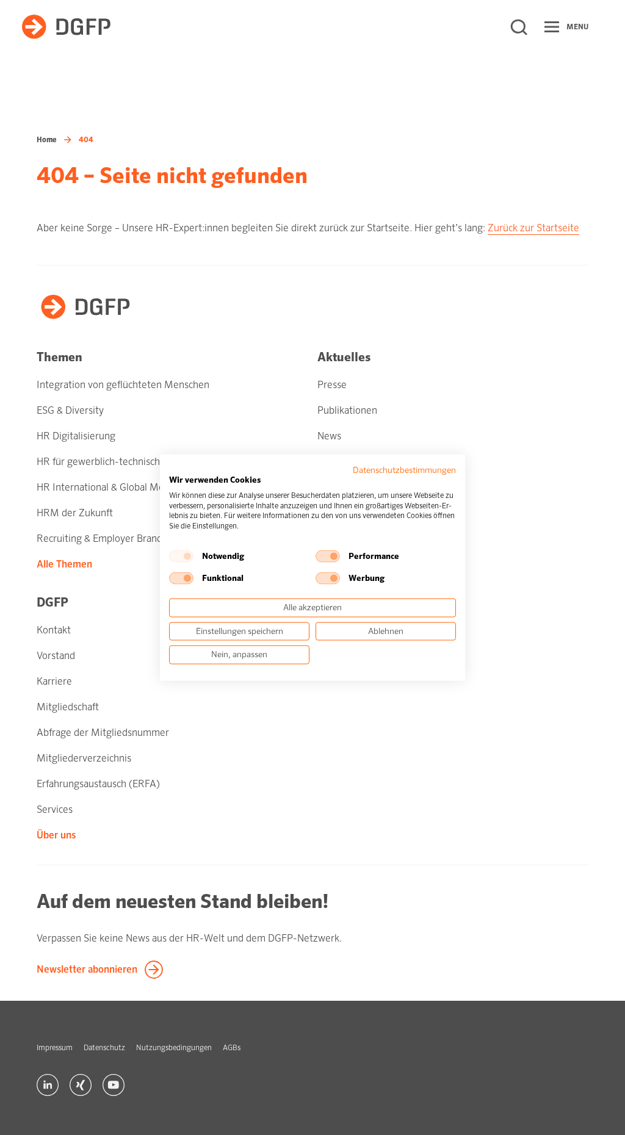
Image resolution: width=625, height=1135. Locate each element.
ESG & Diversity (70, 410)
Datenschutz (104, 1048)
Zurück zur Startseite (533, 228)
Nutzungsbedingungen (174, 1048)
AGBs (231, 1048)
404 (86, 140)
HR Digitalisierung (76, 436)
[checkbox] (181, 556)
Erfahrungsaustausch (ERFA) (98, 783)
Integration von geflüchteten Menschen (123, 384)
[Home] (66, 27)
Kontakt (54, 630)
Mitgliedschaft (68, 707)
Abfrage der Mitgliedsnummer (103, 732)
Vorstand (56, 655)
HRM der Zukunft (75, 512)
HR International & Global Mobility (111, 487)
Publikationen (347, 410)
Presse (332, 384)
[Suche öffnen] (519, 27)
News (329, 436)
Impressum (55, 1048)
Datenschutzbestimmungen (404, 470)
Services (55, 809)
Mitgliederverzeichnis (84, 758)
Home (47, 140)
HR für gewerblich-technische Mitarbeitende (134, 461)
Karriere (54, 681)
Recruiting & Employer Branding (106, 538)
